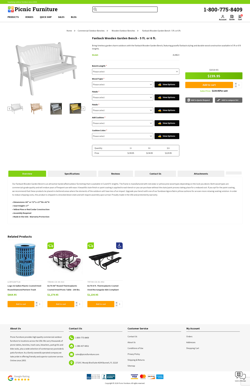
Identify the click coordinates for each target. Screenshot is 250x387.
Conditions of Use (135, 348)
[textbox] (127, 9)
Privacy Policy (134, 354)
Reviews (115, 173)
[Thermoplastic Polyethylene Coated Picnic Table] (65, 260)
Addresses (190, 342)
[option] (17, 108)
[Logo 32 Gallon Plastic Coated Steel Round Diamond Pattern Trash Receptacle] (25, 260)
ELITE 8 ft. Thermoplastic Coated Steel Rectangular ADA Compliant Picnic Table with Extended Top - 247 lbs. (104, 291)
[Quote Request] (232, 17)
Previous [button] (9, 109)
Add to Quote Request (200, 100)
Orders (189, 336)
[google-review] (19, 379)
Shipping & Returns (136, 360)
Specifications (72, 173)
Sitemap (131, 365)
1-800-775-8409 (223, 9)
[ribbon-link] (50, 245)
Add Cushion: (98, 117)
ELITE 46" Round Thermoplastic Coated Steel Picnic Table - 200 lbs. (63, 287)
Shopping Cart (192, 348)
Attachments (201, 173)
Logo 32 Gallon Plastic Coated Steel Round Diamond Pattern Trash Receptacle (24, 289)
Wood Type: (98, 78)
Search (95, 9)
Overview (27, 173)
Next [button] (83, 109)
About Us (132, 342)
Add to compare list (230, 100)
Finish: (95, 91)
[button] (240, 381)
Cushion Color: (99, 130)
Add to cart (209, 85)
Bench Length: (99, 66)
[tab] (27, 174)
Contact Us (155, 173)
